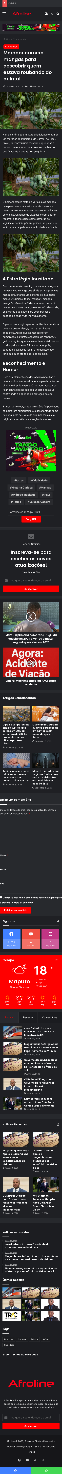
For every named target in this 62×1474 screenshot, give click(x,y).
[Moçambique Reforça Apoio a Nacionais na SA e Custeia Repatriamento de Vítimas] (12, 1048)
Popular (9, 1017)
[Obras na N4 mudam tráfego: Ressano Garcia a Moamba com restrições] (11, 1316)
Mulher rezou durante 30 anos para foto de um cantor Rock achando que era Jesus (45, 731)
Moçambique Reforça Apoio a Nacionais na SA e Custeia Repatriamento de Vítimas (41, 1047)
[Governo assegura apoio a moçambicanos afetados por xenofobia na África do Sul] (12, 1064)
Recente (28, 1017)
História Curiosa (22, 487)
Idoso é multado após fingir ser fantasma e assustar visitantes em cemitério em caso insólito (45, 777)
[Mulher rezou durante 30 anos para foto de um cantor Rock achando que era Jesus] (46, 713)
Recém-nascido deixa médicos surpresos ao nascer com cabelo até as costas (16, 775)
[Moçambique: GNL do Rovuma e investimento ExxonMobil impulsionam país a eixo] (50, 1316)
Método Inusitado (24, 494)
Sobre (38, 1446)
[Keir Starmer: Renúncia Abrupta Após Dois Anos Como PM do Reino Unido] (12, 1103)
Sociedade (9, 1345)
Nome (4, 855)
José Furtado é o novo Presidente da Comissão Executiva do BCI (39, 1031)
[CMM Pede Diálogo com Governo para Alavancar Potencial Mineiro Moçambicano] (12, 1084)
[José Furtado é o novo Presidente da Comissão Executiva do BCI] (12, 1032)
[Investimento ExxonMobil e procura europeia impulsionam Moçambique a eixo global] (50, 1304)
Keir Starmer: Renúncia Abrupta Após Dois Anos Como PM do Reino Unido (39, 1102)
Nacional (22, 1339)
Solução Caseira (39, 501)
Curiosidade (20, 39)
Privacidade (49, 1446)
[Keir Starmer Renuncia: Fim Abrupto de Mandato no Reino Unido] (31, 1316)
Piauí (47, 494)
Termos (31, 1451)
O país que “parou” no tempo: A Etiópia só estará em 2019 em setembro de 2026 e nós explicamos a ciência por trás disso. (16, 734)
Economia (8, 1339)
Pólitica (34, 1339)
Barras (19, 480)
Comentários (49, 1017)
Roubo (17, 501)
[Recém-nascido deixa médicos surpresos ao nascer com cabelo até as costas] (16, 760)
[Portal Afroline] (21, 13)
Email (4, 869)
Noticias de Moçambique (20, 1446)
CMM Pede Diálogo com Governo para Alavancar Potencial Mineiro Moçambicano (39, 1084)
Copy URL (31, 519)
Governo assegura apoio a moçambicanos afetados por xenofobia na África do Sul (40, 1065)
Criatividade (40, 480)
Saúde (45, 1339)
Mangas (46, 487)
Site (2, 883)
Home (8, 39)
